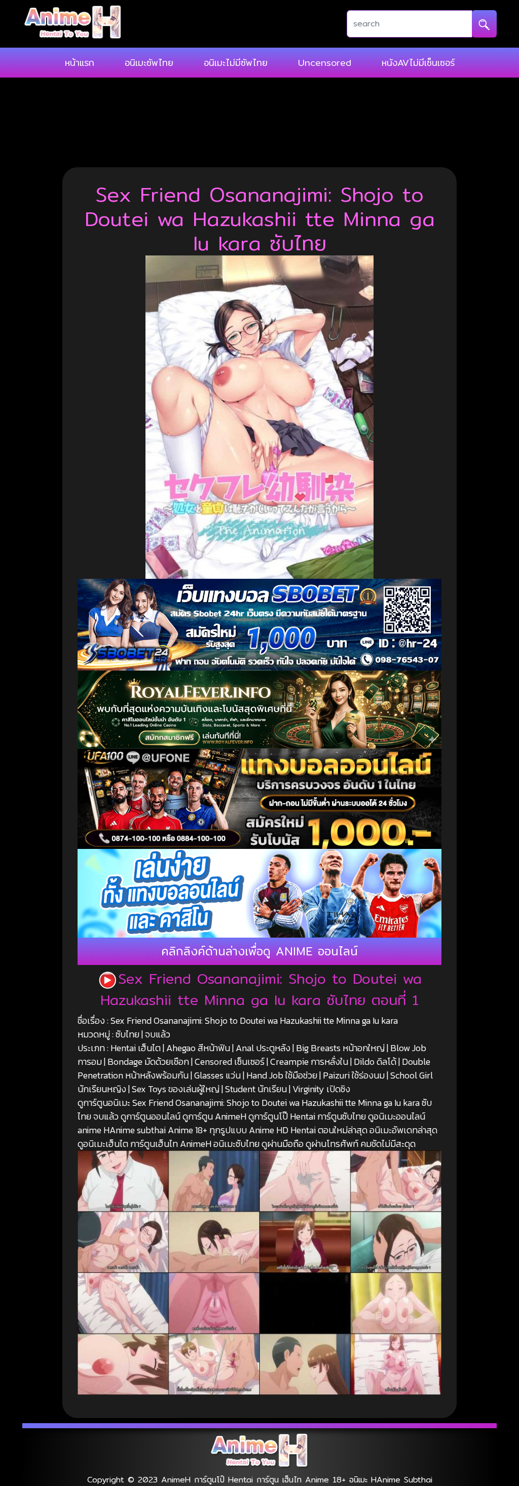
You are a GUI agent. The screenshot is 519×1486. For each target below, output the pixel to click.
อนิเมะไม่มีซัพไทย (236, 62)
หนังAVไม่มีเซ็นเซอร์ (418, 62)
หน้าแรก (79, 62)
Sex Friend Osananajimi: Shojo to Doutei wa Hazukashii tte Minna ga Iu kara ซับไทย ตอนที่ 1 (261, 989)
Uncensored (324, 62)
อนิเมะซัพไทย (149, 62)
